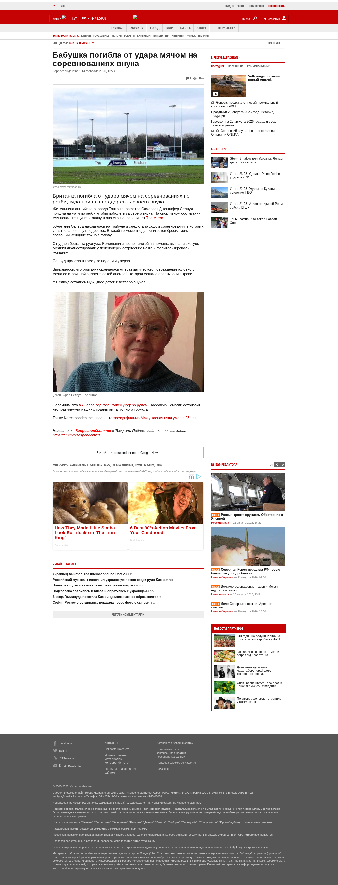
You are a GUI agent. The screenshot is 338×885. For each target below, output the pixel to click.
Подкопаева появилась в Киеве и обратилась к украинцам (104, 591)
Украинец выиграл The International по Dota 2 (93, 574)
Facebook (65, 743)
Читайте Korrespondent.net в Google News (128, 453)
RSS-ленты (67, 758)
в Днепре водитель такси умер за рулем (113, 405)
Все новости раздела (66, 35)
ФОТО (240, 6)
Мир (169, 27)
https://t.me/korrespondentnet (76, 435)
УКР (63, 6)
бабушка (149, 465)
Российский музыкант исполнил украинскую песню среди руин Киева (113, 580)
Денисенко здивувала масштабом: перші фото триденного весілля (254, 671)
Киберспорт (144, 35)
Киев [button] (56, 18)
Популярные (235, 66)
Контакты (111, 743)
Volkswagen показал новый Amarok (264, 78)
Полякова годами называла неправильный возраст (98, 585)
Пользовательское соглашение (176, 762)
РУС (55, 6)
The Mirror (154, 218)
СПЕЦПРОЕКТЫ (276, 6)
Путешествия (161, 35)
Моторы (117, 35)
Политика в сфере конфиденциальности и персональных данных (171, 753)
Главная (117, 27)
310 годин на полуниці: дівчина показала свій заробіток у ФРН (258, 637)
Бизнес (185, 27)
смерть (63, 465)
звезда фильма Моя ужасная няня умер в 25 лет (154, 418)
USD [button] (84, 18)
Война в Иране (80, 42)
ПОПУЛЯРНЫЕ (256, 6)
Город (154, 27)
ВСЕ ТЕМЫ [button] (274, 43)
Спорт (201, 27)
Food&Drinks (101, 35)
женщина (96, 465)
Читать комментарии (128, 614)
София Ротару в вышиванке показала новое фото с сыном (104, 602)
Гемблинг (204, 35)
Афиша (191, 35)
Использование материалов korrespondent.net (117, 759)
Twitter (63, 751)
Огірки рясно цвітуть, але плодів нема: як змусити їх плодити (259, 684)
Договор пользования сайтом (175, 742)
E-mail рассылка (70, 765)
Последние (217, 66)
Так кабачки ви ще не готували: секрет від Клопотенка (258, 653)
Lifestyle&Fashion (224, 57)
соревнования (79, 465)
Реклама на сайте (117, 749)
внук (159, 465)
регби (138, 465)
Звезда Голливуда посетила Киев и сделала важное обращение (107, 597)
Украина (136, 27)
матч (107, 465)
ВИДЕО (229, 6)
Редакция (163, 768)
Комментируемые (258, 66)
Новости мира (220, 522)
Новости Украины (222, 577)
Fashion (86, 35)
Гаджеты (129, 35)
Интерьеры (178, 35)
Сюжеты (217, 148)
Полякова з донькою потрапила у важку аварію (259, 700)
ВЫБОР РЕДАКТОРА (224, 464)
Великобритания (123, 465)
